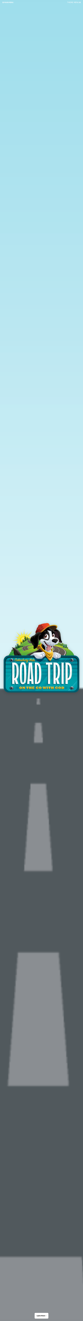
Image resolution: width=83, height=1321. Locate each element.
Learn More (41, 1316)
